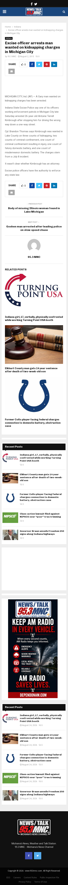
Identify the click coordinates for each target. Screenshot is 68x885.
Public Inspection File (49, 877)
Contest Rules (30, 877)
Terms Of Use (40, 882)
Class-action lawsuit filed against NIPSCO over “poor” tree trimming (40, 515)
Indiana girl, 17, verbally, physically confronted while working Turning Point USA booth (34, 318)
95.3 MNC (12, 56)
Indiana (9, 38)
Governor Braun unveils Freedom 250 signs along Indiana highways (42, 532)
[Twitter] (37, 855)
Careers (17, 877)
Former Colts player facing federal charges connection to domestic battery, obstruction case (33, 422)
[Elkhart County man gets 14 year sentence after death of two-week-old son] (10, 478)
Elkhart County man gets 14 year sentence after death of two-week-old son (31, 370)
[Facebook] (28, 855)
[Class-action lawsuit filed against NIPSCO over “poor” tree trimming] (10, 517)
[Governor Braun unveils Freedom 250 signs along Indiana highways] (10, 535)
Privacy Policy (25, 882)
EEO (8, 877)
